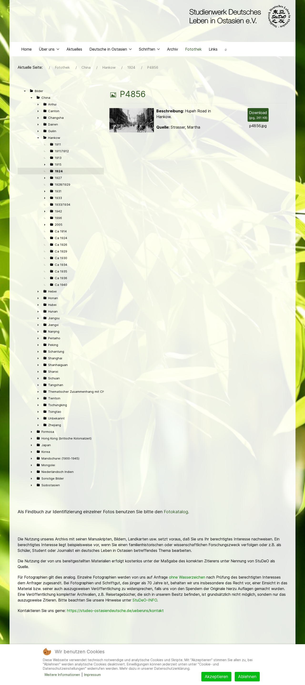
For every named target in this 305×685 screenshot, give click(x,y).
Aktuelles (74, 49)
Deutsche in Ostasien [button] (108, 49)
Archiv (172, 49)
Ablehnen (247, 676)
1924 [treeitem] (59, 171)
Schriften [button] (147, 49)
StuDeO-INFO (144, 600)
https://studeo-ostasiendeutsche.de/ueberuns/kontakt (115, 610)
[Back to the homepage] (238, 16)
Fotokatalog (176, 511)
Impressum (92, 675)
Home (26, 49)
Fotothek (193, 49)
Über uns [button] (47, 49)
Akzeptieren (216, 676)
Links (213, 49)
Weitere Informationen (62, 675)
